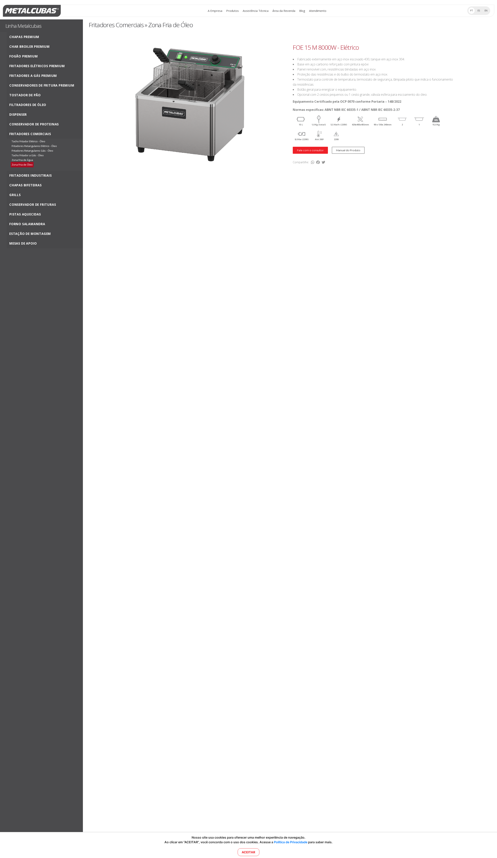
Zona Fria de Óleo (22, 164)
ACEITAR (248, 852)
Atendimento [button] (317, 11)
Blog (302, 11)
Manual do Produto (348, 150)
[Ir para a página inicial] (32, 11)
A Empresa (215, 11)
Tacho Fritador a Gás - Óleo (28, 155)
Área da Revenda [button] (283, 11)
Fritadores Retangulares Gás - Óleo (32, 150)
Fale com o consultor (310, 150)
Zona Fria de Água (22, 160)
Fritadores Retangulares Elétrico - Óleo (34, 146)
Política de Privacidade (290, 842)
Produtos (232, 11)
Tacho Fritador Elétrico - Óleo (28, 141)
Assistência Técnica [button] (255, 11)
